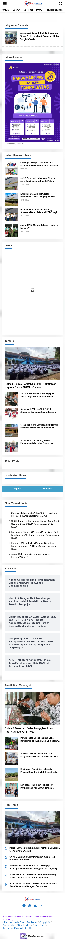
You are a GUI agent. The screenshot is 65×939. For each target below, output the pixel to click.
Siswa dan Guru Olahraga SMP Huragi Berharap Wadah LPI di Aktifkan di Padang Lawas (39, 426)
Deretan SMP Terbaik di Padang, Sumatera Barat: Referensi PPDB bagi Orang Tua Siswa (38, 211)
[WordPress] (30, 906)
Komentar (47, 489)
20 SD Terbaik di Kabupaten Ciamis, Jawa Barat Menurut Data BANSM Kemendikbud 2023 (37, 180)
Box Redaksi (24, 925)
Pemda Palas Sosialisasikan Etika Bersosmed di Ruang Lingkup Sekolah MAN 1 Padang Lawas (39, 739)
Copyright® (44, 922)
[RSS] (41, 906)
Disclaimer (32, 922)
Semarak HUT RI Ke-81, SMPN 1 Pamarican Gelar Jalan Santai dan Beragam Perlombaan (36, 442)
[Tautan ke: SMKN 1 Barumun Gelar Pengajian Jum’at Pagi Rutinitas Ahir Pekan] (11, 398)
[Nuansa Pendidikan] (33, 3)
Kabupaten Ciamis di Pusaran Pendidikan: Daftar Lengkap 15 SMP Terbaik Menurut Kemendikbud (37, 195)
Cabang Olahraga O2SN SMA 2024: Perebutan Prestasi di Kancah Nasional (39, 164)
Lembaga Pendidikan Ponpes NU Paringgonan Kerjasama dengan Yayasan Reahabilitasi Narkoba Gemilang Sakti (36, 786)
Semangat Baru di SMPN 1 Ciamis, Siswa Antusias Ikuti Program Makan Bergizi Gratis (40, 36)
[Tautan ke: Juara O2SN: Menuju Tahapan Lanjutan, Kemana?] (11, 230)
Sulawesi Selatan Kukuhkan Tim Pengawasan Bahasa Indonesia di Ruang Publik (40, 755)
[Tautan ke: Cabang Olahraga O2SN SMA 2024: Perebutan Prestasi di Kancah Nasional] (11, 167)
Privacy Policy (9, 925)
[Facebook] (24, 906)
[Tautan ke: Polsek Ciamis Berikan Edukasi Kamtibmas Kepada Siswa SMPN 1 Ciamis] (32, 363)
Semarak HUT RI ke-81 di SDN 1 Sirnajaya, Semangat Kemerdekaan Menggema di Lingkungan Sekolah (37, 411)
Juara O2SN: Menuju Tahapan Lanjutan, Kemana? (39, 226)
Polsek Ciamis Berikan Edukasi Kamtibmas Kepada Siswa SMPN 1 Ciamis (30, 386)
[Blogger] (35, 906)
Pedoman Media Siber (14, 922)
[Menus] (4, 3)
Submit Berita (39, 925)
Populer (17, 489)
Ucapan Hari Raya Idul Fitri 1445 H (18, 928)
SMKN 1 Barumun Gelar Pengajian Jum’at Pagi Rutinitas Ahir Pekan (37, 395)
